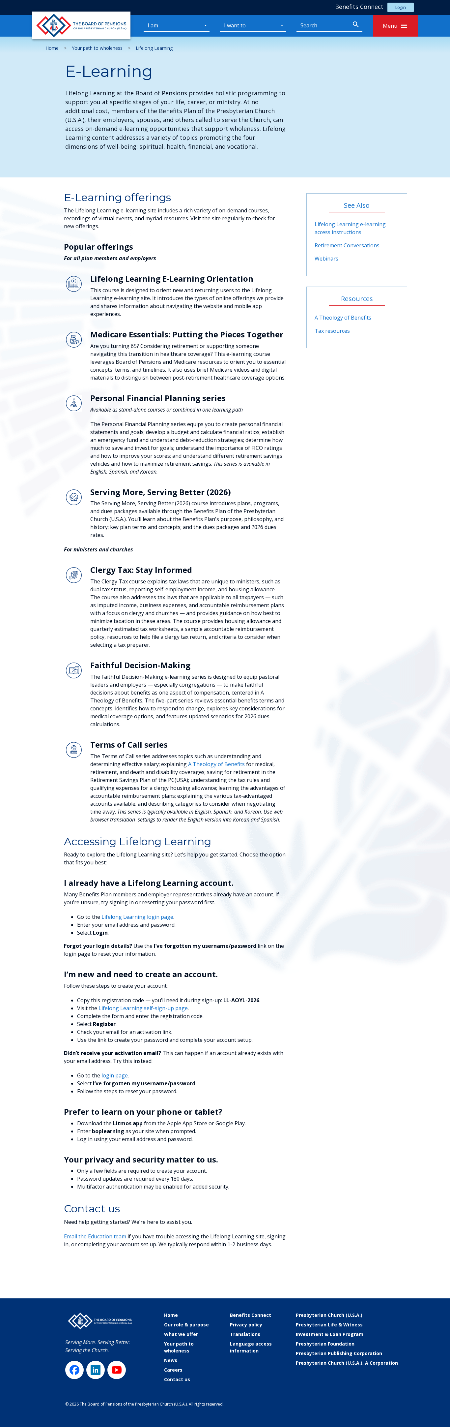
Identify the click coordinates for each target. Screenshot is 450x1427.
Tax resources (332, 330)
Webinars (326, 258)
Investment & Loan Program (329, 1334)
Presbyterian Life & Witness (329, 1324)
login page (114, 1075)
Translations (245, 1334)
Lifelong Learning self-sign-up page (143, 1008)
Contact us (177, 1379)
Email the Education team (95, 1236)
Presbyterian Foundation (325, 1344)
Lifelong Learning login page (137, 916)
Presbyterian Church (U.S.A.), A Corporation (347, 1363)
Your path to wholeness (97, 48)
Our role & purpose (186, 1324)
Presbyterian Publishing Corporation (339, 1353)
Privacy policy (246, 1324)
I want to (235, 25)
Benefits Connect (250, 1315)
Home (52, 48)
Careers (173, 1370)
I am (153, 25)
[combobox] (322, 25)
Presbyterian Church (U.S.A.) (329, 1315)
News (170, 1360)
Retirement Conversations (347, 245)
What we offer (181, 1334)
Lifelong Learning (154, 48)
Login (400, 7)
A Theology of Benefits (216, 764)
